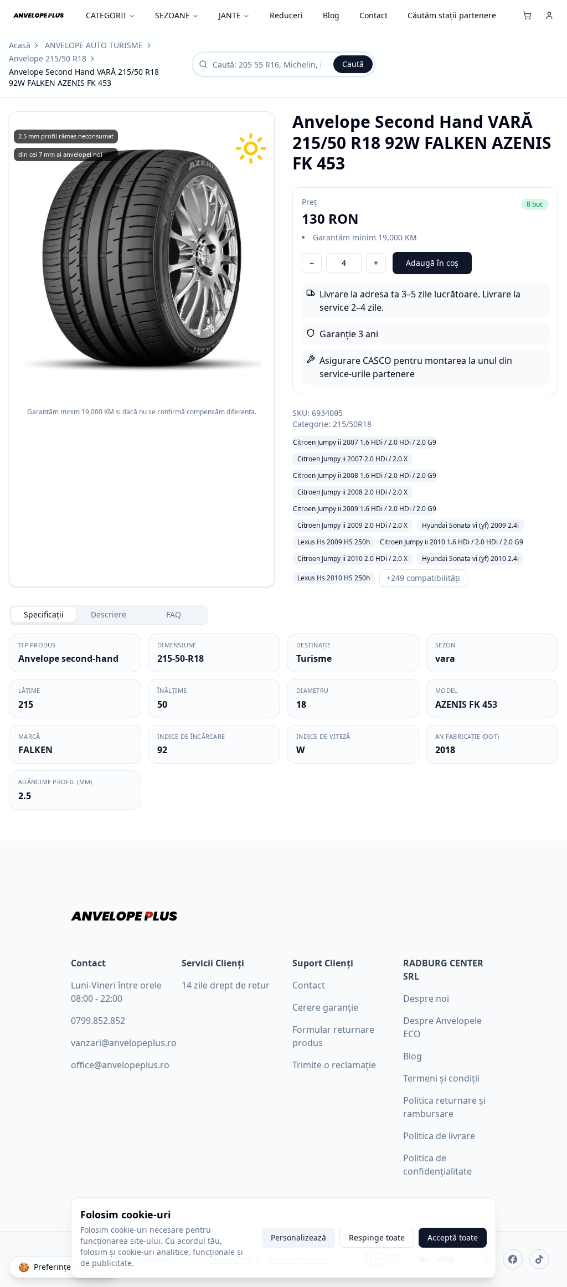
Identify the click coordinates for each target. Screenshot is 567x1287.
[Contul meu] (549, 15)
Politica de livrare (439, 1136)
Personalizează (298, 1237)
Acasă (19, 45)
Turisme (314, 658)
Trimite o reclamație (334, 1065)
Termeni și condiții (441, 1078)
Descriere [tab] (108, 614)
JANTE (230, 15)
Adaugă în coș (432, 263)
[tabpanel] (283, 722)
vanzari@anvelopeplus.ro (124, 1043)
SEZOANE (172, 15)
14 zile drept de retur (226, 985)
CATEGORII (106, 15)
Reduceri (286, 15)
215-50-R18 (180, 658)
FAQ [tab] (173, 614)
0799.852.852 (98, 1021)
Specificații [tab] (44, 614)
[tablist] (108, 615)
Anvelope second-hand (68, 658)
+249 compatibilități (423, 578)
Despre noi (426, 998)
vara (445, 658)
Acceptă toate (452, 1237)
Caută (353, 64)
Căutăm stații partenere (452, 15)
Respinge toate (377, 1237)
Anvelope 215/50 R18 (47, 58)
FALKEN (35, 750)
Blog (331, 15)
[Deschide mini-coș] (527, 15)
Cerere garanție (325, 1007)
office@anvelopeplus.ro (120, 1065)
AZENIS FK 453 (466, 704)
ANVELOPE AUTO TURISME (94, 45)
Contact (373, 15)
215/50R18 (352, 424)
